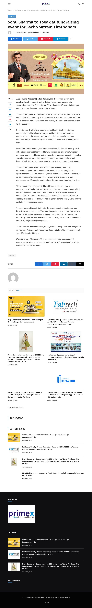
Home (47, 602)
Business (12, 16)
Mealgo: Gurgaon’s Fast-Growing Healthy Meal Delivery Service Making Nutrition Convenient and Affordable (25, 394)
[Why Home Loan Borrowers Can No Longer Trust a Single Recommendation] (26, 306)
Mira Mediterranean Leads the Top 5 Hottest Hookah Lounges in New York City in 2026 (53, 474)
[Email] (10, 129)
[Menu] (9, 4)
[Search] (83, 3)
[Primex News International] (46, 3)
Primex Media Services (62, 598)
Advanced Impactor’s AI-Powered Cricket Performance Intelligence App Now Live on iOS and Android (65, 394)
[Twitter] (10, 109)
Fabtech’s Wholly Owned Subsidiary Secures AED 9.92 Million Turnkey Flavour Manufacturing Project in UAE (65, 321)
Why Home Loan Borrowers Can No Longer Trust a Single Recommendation (25, 320)
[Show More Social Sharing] (70, 39)
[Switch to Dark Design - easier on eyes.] (79, 4)
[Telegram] (10, 124)
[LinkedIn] (10, 114)
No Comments (34, 32)
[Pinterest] (10, 119)
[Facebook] (10, 104)
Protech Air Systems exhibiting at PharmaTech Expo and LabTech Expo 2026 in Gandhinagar (65, 357)
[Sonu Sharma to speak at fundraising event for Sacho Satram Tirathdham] (46, 69)
